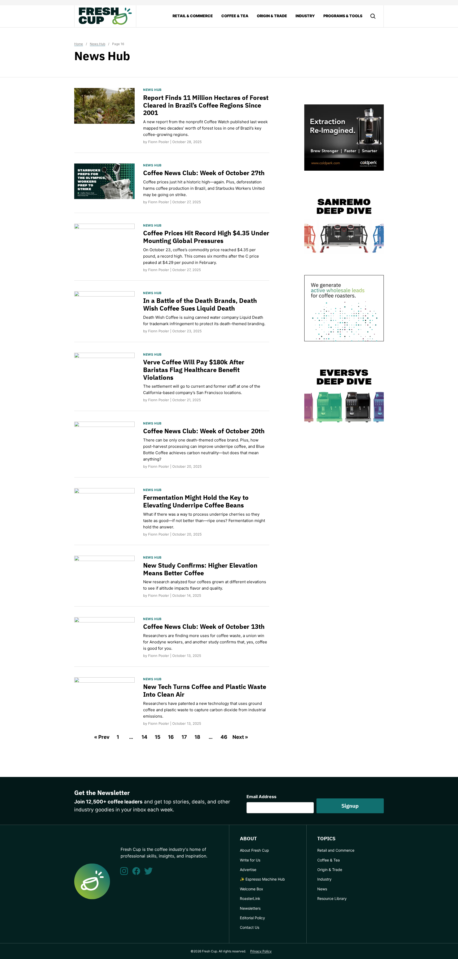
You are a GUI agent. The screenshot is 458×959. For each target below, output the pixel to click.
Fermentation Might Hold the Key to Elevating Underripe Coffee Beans (196, 501)
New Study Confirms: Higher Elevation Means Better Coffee (200, 569)
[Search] (373, 16)
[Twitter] (148, 871)
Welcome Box (251, 889)
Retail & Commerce (193, 16)
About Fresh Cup (254, 850)
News (322, 889)
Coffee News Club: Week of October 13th (204, 626)
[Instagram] (124, 871)
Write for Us (250, 860)
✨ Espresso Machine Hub (262, 879)
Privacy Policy (261, 951)
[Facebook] (136, 871)
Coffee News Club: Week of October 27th (204, 173)
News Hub (97, 44)
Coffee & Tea (234, 16)
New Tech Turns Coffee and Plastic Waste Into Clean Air (204, 690)
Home (78, 44)
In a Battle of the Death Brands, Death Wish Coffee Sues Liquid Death (200, 304)
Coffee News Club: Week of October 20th (204, 431)
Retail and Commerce (335, 850)
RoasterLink (250, 898)
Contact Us (249, 927)
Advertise (248, 869)
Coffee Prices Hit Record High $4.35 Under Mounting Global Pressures (206, 237)
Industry (305, 16)
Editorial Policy (252, 918)
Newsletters (250, 908)
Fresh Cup (105, 16)
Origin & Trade (272, 16)
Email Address (261, 796)
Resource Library (332, 898)
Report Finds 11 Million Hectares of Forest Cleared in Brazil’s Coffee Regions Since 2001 (205, 105)
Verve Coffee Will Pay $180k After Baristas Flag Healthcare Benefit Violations (193, 370)
